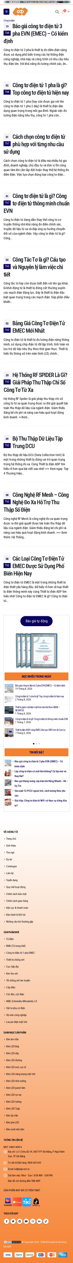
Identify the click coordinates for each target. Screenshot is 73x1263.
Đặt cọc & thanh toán (17, 907)
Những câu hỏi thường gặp (19, 921)
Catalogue (11, 866)
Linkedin (39, 1221)
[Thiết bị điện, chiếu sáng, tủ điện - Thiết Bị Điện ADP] (20, 12)
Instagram (32, 1221)
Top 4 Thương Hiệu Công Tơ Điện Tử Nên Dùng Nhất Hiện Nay (41, 720)
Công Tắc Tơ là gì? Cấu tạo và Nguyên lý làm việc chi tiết (34, 267)
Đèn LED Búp (12, 1046)
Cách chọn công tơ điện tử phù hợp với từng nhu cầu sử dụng (34, 144)
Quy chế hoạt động (16, 887)
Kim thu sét (12, 973)
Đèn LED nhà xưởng (16, 1081)
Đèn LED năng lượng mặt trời (20, 1074)
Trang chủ (11, 838)
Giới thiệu (11, 845)
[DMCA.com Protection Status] (12, 1241)
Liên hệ (9, 873)
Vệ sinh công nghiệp (16, 1015)
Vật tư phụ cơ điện (15, 1008)
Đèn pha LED (12, 1122)
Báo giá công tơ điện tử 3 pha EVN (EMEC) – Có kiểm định (36, 33)
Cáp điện (10, 987)
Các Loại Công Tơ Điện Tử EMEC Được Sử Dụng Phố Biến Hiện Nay (34, 566)
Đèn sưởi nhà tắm (15, 1129)
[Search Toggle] (57, 11)
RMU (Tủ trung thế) (16, 946)
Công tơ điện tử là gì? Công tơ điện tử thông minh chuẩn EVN (36, 203)
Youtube (26, 1221)
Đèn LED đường (14, 1060)
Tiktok (46, 1221)
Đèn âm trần (12, 1039)
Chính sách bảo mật (16, 894)
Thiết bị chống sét (15, 959)
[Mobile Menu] (6, 12)
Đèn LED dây (12, 1053)
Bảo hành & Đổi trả (15, 914)
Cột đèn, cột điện (15, 994)
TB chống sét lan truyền (18, 980)
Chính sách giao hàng (17, 900)
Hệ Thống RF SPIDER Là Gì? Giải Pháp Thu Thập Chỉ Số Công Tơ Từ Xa (35, 382)
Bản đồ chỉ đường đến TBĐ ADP (24, 1181)
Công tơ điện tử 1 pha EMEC (20, 952)
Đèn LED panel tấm (15, 1087)
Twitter (13, 1221)
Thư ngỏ (10, 852)
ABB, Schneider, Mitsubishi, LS (21, 1001)
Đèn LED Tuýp (13, 1108)
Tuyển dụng (12, 880)
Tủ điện (10, 939)
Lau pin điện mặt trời (16, 1022)
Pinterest (19, 1221)
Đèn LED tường (13, 1101)
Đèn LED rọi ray (13, 1094)
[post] (9, 688)
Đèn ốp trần (12, 1115)
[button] (33, 743)
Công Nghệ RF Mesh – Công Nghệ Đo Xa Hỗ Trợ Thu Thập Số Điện (36, 502)
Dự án (9, 859)
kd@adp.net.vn (22, 1169)
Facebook (6, 1221)
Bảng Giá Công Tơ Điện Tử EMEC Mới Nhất (33, 697)
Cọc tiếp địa (12, 966)
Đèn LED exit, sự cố (16, 1067)
